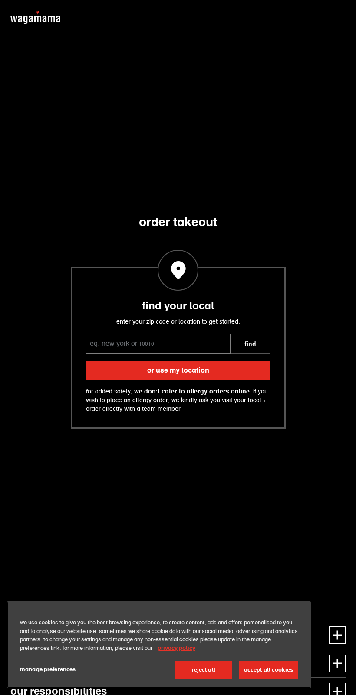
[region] (159, 644)
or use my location (178, 370)
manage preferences (48, 669)
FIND (250, 343)
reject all (203, 670)
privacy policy (176, 648)
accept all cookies (268, 670)
